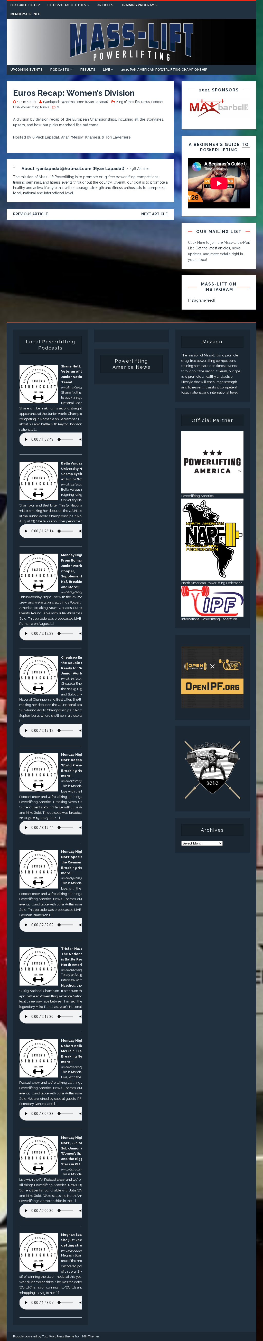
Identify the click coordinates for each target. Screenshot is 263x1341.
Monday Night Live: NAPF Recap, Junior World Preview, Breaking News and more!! (78, 765)
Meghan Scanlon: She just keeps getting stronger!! (76, 1240)
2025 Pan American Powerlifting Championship (164, 69)
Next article (154, 214)
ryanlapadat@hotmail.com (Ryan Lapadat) (75, 102)
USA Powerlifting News (31, 107)
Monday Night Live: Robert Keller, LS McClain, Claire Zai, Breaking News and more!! (77, 1051)
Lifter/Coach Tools (67, 5)
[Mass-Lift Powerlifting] (132, 62)
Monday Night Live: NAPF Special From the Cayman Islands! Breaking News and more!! (78, 862)
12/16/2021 (26, 102)
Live (106, 69)
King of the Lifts (127, 102)
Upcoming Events (27, 69)
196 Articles (139, 169)
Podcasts (59, 69)
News (145, 102)
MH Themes (91, 1336)
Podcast (157, 102)
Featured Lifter (25, 5)
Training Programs (139, 5)
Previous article (30, 214)
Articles (105, 5)
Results (88, 69)
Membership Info (26, 14)
